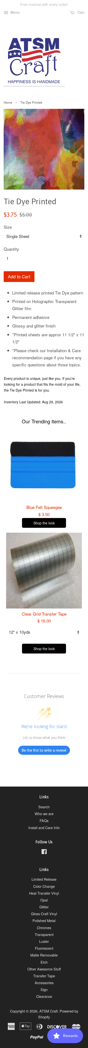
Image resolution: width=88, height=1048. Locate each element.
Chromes (44, 927)
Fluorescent (44, 948)
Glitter (44, 906)
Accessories (44, 982)
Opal (44, 899)
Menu (15, 12)
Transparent (44, 934)
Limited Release (44, 879)
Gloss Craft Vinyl (44, 913)
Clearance (44, 996)
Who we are (44, 813)
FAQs (44, 820)
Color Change (44, 886)
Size (8, 227)
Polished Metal (44, 920)
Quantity (11, 249)
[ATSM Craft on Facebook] (44, 852)
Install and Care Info (44, 827)
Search (44, 806)
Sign (44, 989)
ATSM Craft (48, 1011)
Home (8, 102)
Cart (80, 12)
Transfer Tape (44, 975)
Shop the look (44, 522)
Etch (44, 962)
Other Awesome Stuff (44, 968)
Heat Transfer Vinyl (44, 893)
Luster (44, 941)
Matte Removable (44, 955)
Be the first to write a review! (44, 750)
